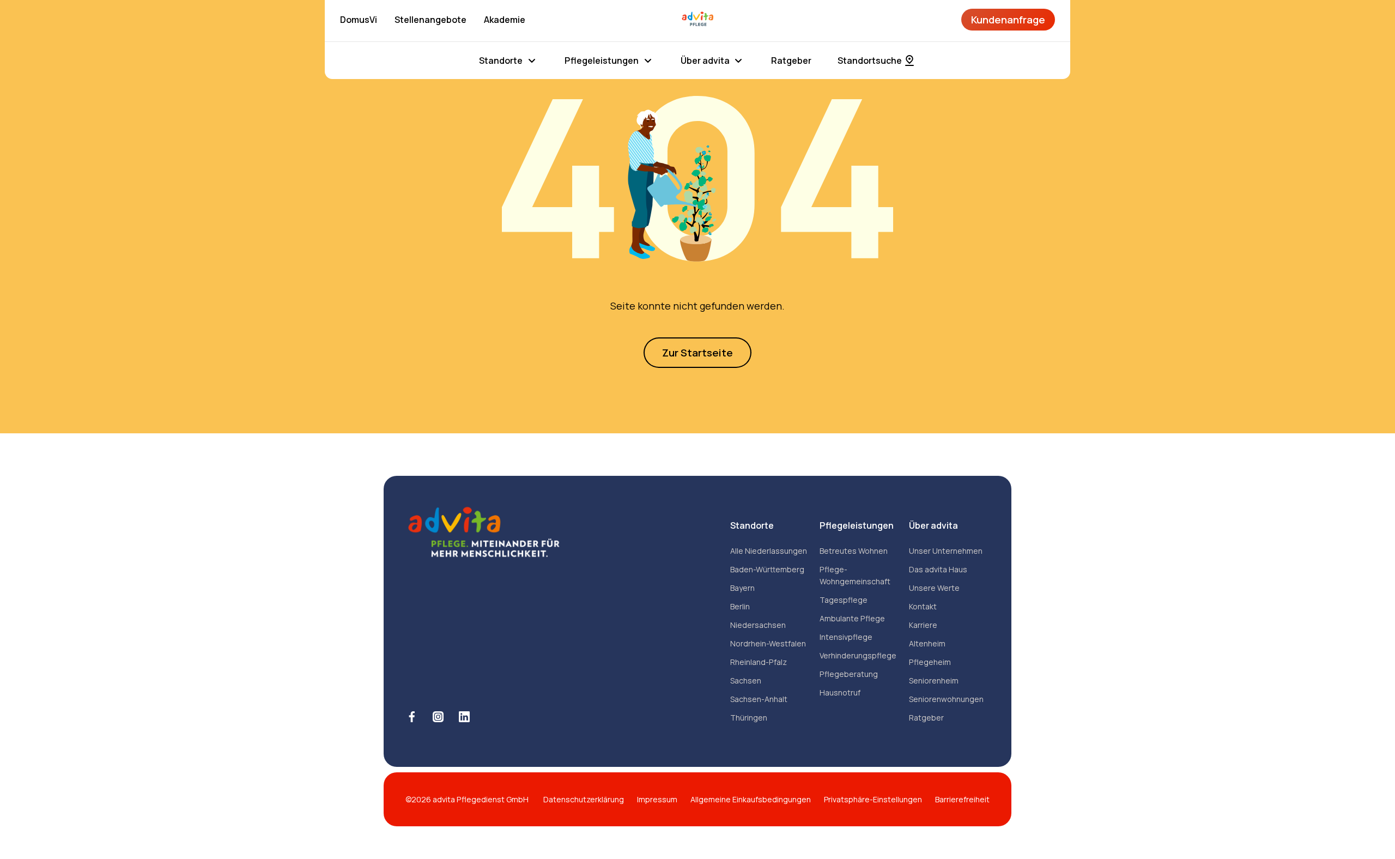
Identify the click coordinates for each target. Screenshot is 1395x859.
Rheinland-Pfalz (758, 662)
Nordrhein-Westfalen (768, 643)
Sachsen (745, 680)
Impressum (657, 799)
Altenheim (927, 643)
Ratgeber (791, 60)
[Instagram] (438, 716)
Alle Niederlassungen (768, 551)
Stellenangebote (430, 20)
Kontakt (923, 606)
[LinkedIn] (464, 716)
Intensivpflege (846, 637)
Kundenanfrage (1008, 20)
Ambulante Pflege (852, 618)
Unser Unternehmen (945, 551)
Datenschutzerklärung (583, 799)
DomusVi (358, 20)
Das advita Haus (938, 569)
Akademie (504, 20)
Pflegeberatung (849, 674)
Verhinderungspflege (858, 655)
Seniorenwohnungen (946, 699)
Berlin (740, 606)
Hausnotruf (840, 692)
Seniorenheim (934, 680)
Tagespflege (844, 600)
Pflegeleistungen (602, 60)
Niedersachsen (758, 625)
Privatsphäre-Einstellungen (873, 799)
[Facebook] (411, 716)
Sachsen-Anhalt (758, 699)
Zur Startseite (697, 353)
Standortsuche (870, 60)
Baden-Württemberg (767, 569)
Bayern (742, 588)
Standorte (501, 60)
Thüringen (748, 717)
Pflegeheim (930, 662)
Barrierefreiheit (962, 799)
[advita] (697, 20)
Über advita (705, 60)
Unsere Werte (934, 588)
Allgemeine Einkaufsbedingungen (750, 799)
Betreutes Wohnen (854, 551)
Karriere (923, 625)
